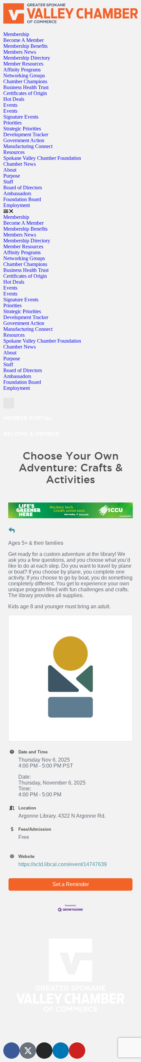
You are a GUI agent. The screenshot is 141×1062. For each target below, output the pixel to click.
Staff (8, 181)
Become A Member (23, 40)
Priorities (12, 122)
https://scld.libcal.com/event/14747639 (62, 864)
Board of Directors (22, 187)
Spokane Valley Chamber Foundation (42, 158)
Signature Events (20, 117)
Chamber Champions (25, 81)
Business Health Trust (26, 87)
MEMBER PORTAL (27, 418)
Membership (16, 34)
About (9, 170)
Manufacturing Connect (27, 146)
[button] (70, 211)
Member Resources (23, 63)
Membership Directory (26, 58)
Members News (19, 52)
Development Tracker (25, 134)
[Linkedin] (60, 1050)
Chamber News (19, 164)
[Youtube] (77, 1050)
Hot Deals (13, 99)
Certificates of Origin (25, 93)
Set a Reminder (70, 884)
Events (10, 105)
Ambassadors (17, 193)
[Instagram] (44, 1050)
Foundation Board (22, 199)
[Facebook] (11, 1050)
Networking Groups (24, 75)
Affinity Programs (22, 69)
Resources (14, 152)
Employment (16, 205)
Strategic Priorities (22, 128)
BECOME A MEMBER (31, 434)
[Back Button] (12, 530)
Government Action (23, 140)
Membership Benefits (25, 46)
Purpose (11, 176)
